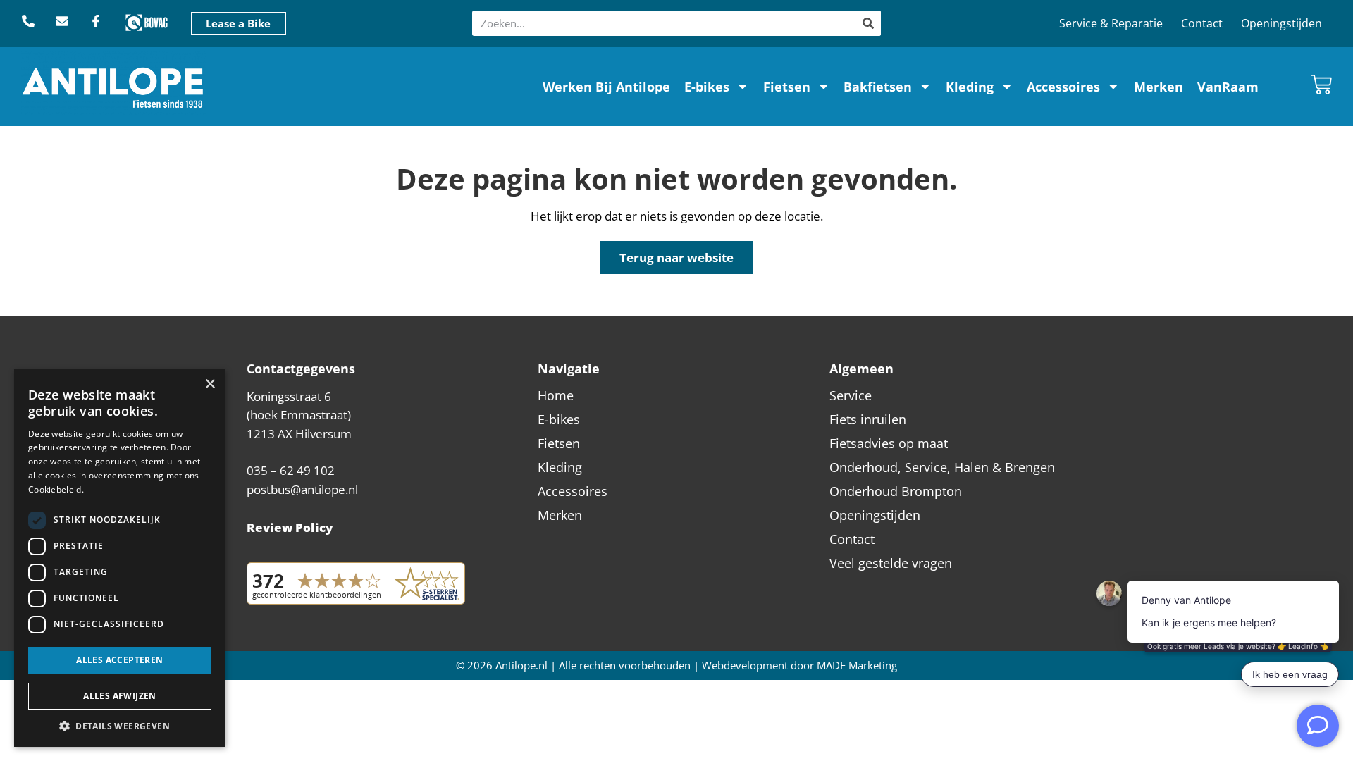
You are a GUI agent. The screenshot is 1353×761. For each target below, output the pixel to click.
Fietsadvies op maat (888, 443)
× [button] (209, 384)
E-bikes (706, 86)
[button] (119, 726)
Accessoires (1063, 86)
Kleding (970, 86)
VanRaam (1228, 86)
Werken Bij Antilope (606, 86)
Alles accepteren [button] (119, 660)
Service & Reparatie (1111, 23)
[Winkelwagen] (1321, 84)
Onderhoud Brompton (895, 491)
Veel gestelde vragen (890, 563)
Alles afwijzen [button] (119, 696)
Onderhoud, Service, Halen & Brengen (942, 467)
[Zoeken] (868, 23)
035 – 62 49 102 (291, 470)
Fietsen (786, 86)
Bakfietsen (878, 86)
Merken (1158, 86)
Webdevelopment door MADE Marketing (799, 665)
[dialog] (120, 558)
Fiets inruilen (867, 419)
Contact (1202, 23)
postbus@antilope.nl (302, 489)
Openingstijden (1281, 23)
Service (850, 395)
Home (556, 395)
